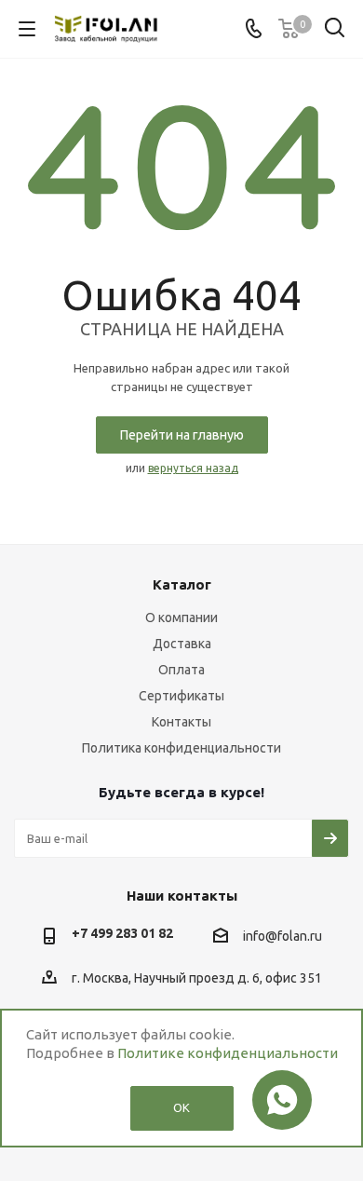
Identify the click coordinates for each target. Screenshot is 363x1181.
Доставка (182, 643)
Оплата (181, 669)
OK (181, 1107)
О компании (181, 617)
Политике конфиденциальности (227, 1053)
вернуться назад (193, 468)
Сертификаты (181, 695)
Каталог (182, 584)
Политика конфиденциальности (181, 747)
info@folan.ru (282, 937)
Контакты (181, 721)
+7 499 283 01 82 (122, 933)
